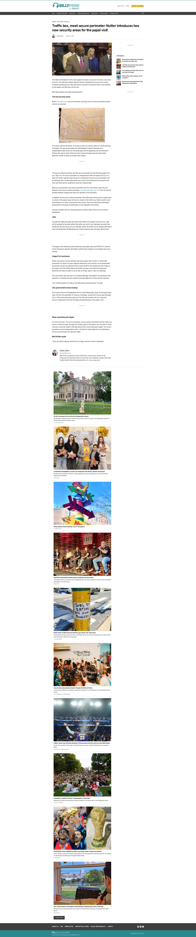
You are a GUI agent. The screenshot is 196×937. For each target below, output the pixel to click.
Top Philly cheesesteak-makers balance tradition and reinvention (132, 66)
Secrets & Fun (72, 13)
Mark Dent (61, 36)
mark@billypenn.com (66, 353)
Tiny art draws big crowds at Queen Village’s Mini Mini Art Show (73, 688)
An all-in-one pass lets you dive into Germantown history (71, 416)
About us (55, 926)
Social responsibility (98, 926)
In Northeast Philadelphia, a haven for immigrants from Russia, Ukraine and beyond (79, 472)
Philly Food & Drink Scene (83, 13)
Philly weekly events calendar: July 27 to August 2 (132, 77)
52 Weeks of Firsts (114, 13)
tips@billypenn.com (75, 935)
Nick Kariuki (57, 749)
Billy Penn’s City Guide (62, 13)
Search (110, 926)
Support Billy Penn (82, 926)
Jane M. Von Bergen (59, 802)
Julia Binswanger (58, 639)
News (53, 13)
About (128, 6)
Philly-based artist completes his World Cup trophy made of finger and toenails (78, 851)
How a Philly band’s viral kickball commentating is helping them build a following (78, 907)
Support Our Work (137, 6)
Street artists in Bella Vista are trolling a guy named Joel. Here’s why (132, 60)
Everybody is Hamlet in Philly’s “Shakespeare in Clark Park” (72, 798)
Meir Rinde (57, 477)
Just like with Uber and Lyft (89, 190)
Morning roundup (104, 13)
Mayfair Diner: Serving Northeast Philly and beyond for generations (132, 82)
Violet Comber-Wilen (59, 422)
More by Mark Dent (95, 360)
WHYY (68, 932)
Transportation (94, 13)
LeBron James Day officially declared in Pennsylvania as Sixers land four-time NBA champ (82, 743)
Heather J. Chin (58, 528)
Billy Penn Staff (65, 749)
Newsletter (120, 6)
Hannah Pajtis (67, 694)
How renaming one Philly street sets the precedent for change (132, 71)
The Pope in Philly (63, 22)
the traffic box (62, 102)
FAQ (61, 926)
